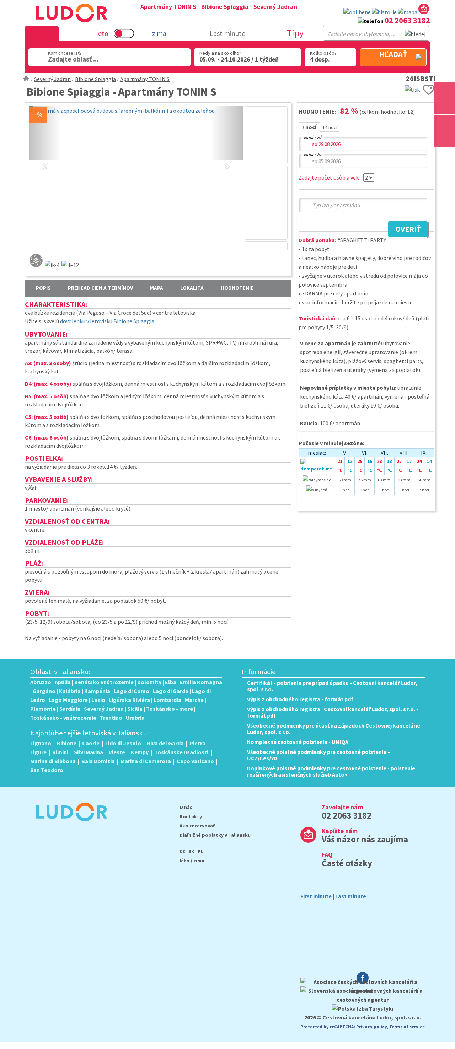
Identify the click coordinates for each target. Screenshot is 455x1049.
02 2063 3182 (407, 20)
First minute (316, 896)
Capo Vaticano (195, 761)
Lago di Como (131, 690)
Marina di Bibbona (53, 761)
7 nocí (309, 127)
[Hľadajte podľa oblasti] (444, 90)
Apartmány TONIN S (145, 78)
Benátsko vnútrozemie (104, 682)
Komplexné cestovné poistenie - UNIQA (297, 741)
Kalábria (70, 690)
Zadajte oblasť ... (73, 59)
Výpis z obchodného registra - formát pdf (300, 699)
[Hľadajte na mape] (444, 106)
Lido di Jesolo (123, 743)
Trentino (111, 717)
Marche (194, 699)
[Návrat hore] (444, 155)
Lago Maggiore (68, 699)
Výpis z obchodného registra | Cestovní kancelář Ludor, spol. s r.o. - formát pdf (332, 712)
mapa (156, 287)
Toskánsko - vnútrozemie (63, 717)
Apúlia (63, 682)
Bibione (66, 743)
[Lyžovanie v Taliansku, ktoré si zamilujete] (444, 123)
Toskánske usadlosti (181, 752)
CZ (182, 851)
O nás (186, 807)
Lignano (40, 743)
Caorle (91, 743)
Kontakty (191, 816)
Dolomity (149, 682)
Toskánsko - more (169, 708)
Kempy (140, 752)
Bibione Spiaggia (95, 78)
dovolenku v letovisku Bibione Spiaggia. (107, 321)
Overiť (404, 230)
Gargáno (44, 690)
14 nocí (329, 127)
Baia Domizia (98, 761)
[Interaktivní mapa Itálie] (407, 12)
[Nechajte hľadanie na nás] (423, 10)
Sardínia (69, 708)
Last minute (227, 33)
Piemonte (43, 708)
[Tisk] (412, 88)
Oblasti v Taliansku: (60, 671)
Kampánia (97, 690)
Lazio (98, 699)
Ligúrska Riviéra (129, 699)
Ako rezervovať (197, 825)
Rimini (60, 752)
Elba (170, 682)
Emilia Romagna (201, 682)
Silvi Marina (88, 752)
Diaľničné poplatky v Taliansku (215, 835)
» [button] (226, 156)
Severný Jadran (52, 78)
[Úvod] (26, 78)
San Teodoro (46, 769)
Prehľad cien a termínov (100, 287)
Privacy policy (371, 1026)
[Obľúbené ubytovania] (357, 12)
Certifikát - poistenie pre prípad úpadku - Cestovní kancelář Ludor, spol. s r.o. (332, 686)
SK (191, 851)
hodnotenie (237, 287)
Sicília (135, 708)
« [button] (44, 156)
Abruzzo (40, 682)
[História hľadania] (384, 12)
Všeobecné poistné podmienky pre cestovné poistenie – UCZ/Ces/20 (318, 755)
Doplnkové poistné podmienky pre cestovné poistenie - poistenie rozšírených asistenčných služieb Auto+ (331, 771)
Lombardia (167, 699)
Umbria (135, 717)
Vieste (117, 752)
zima (198, 860)
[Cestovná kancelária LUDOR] (68, 826)
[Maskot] (444, 139)
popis (43, 287)
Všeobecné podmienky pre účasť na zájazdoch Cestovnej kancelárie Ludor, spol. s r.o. (333, 728)
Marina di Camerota (146, 761)
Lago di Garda (170, 690)
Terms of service (407, 1026)
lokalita (192, 287)
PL (200, 851)
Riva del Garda (165, 743)
